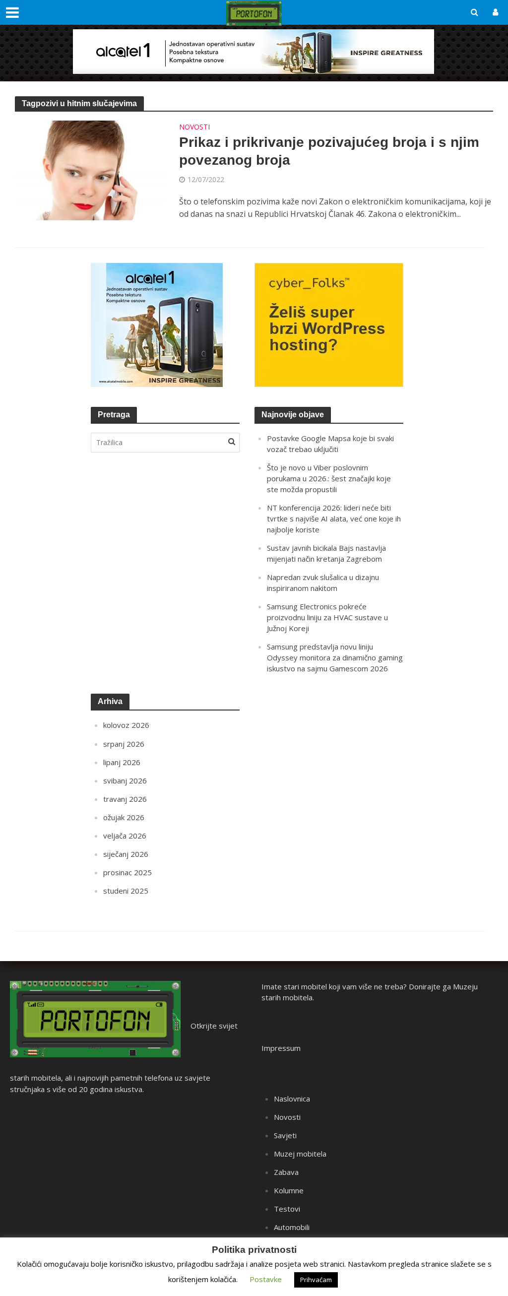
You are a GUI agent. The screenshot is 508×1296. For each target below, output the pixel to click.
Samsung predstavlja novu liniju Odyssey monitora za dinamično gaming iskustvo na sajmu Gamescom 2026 (335, 657)
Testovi (287, 1209)
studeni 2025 (125, 891)
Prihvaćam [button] (316, 1279)
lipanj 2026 (121, 762)
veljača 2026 (124, 836)
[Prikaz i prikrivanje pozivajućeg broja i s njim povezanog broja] (89, 169)
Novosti (194, 127)
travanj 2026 (125, 799)
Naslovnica (292, 1098)
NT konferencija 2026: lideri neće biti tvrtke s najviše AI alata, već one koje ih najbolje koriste (334, 518)
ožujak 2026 (123, 817)
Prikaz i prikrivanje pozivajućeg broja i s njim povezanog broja (329, 151)
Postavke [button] (266, 1279)
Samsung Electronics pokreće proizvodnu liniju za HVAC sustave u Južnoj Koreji (327, 617)
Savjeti (285, 1135)
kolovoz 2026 (126, 725)
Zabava (286, 1172)
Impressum (281, 1048)
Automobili (292, 1227)
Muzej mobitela (300, 1154)
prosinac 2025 (127, 872)
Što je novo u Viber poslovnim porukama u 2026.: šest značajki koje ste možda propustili (329, 478)
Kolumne (289, 1190)
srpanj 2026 (123, 744)
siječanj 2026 (125, 854)
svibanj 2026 (125, 780)
